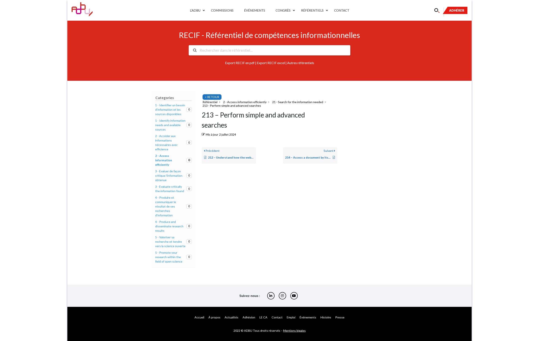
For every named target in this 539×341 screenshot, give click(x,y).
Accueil (199, 317)
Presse (339, 317)
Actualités (231, 317)
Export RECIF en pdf (240, 63)
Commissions (222, 10)
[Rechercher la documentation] (194, 50)
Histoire (325, 317)
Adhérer (456, 10)
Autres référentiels (300, 63)
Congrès (283, 10)
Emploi (291, 317)
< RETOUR (212, 97)
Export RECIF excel (271, 63)
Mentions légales (294, 330)
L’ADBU (195, 10)
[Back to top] (532, 324)
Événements (254, 10)
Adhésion (249, 317)
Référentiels (312, 10)
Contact (341, 10)
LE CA (263, 317)
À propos (214, 317)
